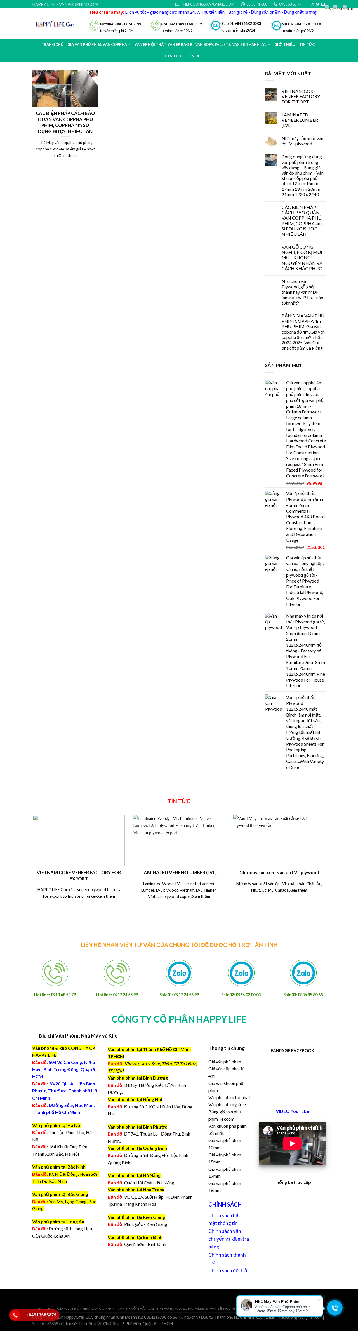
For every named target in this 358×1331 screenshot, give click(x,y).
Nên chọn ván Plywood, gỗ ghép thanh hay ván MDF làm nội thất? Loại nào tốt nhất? (302, 292)
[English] (338, 7)
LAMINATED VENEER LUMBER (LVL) (300, 120)
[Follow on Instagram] (312, 4)
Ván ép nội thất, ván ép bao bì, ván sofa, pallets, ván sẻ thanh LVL (179, 1308)
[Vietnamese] (329, 7)
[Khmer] (348, 7)
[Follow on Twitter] (317, 4)
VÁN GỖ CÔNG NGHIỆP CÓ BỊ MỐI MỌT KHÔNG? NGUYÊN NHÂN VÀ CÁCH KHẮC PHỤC (302, 257)
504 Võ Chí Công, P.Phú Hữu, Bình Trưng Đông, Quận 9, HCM (64, 1069)
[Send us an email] (323, 4)
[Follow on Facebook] (307, 4)
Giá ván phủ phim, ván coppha (85, 1308)
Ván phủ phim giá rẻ (227, 1104)
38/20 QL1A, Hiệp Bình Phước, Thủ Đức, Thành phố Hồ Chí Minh (64, 1091)
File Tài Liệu (170, 56)
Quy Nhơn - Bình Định (145, 1244)
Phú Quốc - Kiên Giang (145, 1224)
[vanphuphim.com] (56, 23)
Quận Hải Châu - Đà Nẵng (149, 1182)
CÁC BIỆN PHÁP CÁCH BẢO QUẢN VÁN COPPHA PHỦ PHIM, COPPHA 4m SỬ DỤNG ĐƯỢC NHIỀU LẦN (302, 220)
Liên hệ (193, 56)
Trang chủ (52, 44)
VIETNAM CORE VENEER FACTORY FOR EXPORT (301, 96)
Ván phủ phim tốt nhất (229, 1097)
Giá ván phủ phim (224, 1061)
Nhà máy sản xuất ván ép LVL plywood (302, 141)
